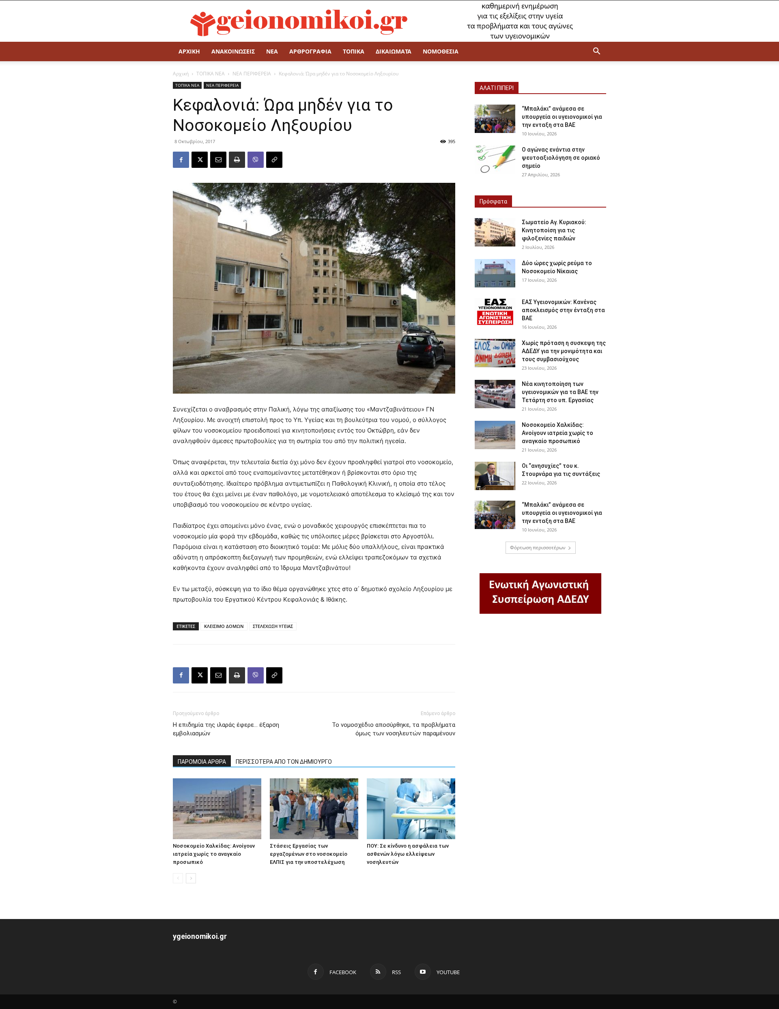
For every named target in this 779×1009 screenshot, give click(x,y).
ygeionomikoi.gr (200, 936)
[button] (596, 52)
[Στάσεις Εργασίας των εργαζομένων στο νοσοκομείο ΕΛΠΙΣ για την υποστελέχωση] (314, 808)
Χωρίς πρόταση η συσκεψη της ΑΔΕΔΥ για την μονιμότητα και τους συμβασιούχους (564, 351)
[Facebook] (181, 160)
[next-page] (191, 878)
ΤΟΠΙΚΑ (353, 51)
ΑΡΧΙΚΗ (189, 51)
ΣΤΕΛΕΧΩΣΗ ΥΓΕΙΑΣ (273, 626)
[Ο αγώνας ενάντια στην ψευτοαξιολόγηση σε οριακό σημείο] (495, 160)
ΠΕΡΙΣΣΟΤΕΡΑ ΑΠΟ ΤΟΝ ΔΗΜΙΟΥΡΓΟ (284, 761)
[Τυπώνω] (237, 160)
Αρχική (181, 73)
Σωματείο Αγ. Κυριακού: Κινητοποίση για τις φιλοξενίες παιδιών (554, 230)
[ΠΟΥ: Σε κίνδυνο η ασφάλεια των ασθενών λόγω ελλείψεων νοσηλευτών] (411, 808)
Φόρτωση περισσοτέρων (538, 547)
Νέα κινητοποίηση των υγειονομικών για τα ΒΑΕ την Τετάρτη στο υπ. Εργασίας (560, 392)
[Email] (218, 160)
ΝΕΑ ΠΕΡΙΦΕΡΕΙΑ (251, 73)
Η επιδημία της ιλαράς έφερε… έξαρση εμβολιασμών (226, 729)
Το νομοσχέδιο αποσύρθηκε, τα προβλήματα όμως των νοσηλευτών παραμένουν (393, 729)
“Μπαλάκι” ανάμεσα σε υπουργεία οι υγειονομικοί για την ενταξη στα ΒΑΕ (562, 116)
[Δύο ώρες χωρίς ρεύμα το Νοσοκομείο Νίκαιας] (495, 273)
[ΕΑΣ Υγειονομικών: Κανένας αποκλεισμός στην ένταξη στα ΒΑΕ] (495, 312)
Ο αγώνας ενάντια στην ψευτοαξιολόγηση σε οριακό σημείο (561, 157)
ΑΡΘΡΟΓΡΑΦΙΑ (310, 51)
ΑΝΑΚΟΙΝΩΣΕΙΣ (233, 51)
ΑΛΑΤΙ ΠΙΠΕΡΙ (497, 88)
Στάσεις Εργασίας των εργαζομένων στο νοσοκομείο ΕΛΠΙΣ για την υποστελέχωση (308, 854)
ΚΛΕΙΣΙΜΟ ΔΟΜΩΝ (224, 626)
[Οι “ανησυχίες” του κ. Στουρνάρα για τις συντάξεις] (495, 476)
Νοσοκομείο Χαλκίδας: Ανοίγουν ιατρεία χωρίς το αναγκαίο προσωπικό (214, 854)
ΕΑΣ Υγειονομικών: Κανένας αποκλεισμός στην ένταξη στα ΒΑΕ (563, 310)
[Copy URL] (274, 160)
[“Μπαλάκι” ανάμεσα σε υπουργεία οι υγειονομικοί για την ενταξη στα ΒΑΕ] (495, 119)
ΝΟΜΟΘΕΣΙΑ (440, 51)
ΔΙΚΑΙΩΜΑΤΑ (393, 51)
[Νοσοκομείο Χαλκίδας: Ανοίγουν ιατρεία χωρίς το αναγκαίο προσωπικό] (217, 808)
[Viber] (255, 160)
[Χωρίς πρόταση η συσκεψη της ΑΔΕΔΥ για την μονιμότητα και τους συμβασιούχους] (495, 353)
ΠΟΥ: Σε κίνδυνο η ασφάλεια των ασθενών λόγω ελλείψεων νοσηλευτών (408, 854)
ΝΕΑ (272, 51)
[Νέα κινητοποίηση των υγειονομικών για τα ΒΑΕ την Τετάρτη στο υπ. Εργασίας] (495, 394)
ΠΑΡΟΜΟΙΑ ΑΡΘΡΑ (202, 761)
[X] (200, 160)
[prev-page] (178, 878)
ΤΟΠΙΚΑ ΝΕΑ (210, 73)
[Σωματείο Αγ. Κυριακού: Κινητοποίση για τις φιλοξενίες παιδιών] (495, 232)
